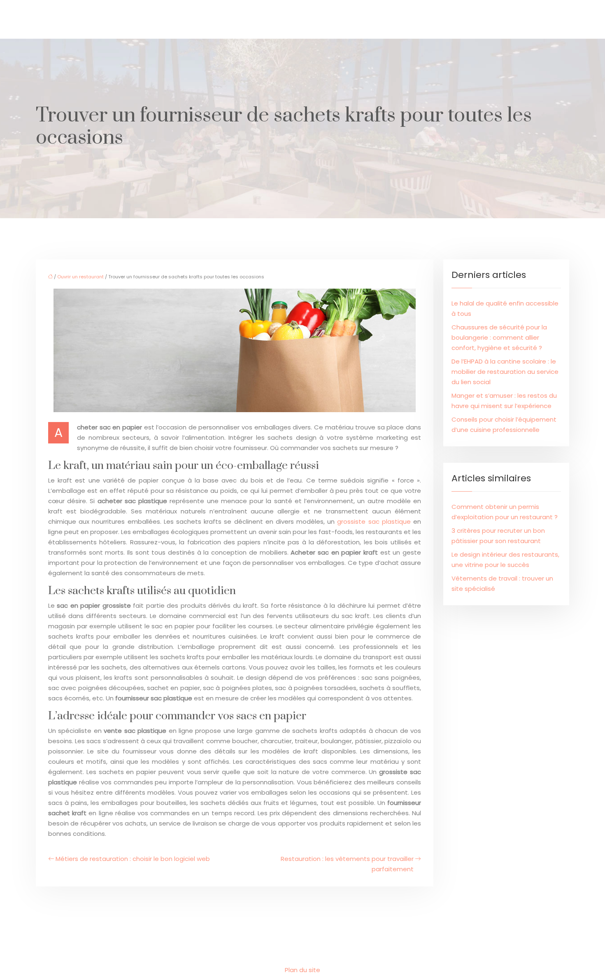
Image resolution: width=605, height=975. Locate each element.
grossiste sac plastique (373, 521)
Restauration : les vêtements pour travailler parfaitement (347, 863)
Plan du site (302, 970)
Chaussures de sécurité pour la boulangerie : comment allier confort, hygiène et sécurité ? (499, 337)
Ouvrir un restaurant (80, 276)
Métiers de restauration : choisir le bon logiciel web (133, 858)
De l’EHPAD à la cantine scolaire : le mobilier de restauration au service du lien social (504, 371)
